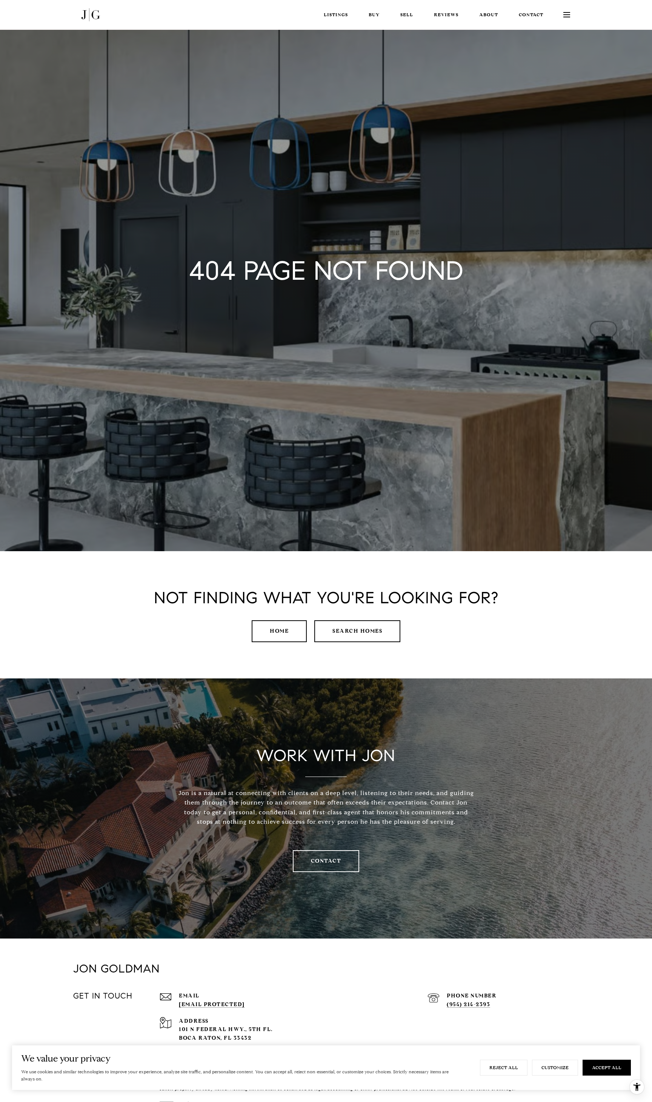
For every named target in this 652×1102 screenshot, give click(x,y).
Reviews (446, 14)
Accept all (606, 1067)
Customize (555, 1067)
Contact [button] (326, 861)
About (488, 14)
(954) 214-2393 (468, 1004)
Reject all (503, 1067)
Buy (374, 14)
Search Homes (357, 631)
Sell (406, 14)
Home (279, 631)
